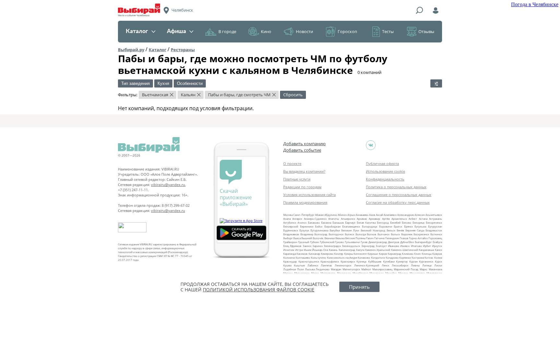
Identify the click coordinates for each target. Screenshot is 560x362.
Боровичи (385, 226)
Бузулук (304, 230)
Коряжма (405, 257)
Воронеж (407, 234)
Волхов (371, 234)
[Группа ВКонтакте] (371, 145)
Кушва (287, 265)
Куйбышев (374, 261)
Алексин (419, 214)
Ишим (307, 249)
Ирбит (427, 246)
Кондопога (378, 257)
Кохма (438, 257)
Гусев (364, 242)
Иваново (393, 246)
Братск (398, 226)
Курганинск (426, 261)
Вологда (361, 234)
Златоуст (381, 246)
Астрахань (435, 218)
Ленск (385, 265)
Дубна (404, 242)
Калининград (347, 249)
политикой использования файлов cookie (258, 289)
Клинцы (427, 253)
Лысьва (310, 269)
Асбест (413, 218)
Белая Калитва (366, 222)
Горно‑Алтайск (418, 238)
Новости (304, 31)
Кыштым (299, 265)
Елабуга (437, 242)
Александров (405, 214)
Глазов (404, 238)
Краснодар (290, 261)
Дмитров (393, 242)
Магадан (336, 269)
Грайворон (290, 242)
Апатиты (333, 218)
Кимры (348, 253)
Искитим (288, 249)
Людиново (323, 269)
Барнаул (350, 222)
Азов (372, 214)
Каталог (137, 31)
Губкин (314, 242)
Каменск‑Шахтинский (404, 249)
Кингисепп (360, 253)
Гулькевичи (352, 242)
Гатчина (379, 238)
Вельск (391, 230)
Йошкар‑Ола (320, 249)
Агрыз (351, 214)
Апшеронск (348, 218)
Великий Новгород (373, 230)
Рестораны (183, 50)
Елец (286, 246)
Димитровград (377, 242)
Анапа (287, 218)
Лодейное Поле (293, 269)
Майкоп (366, 269)
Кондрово (392, 257)
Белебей (395, 222)
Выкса (297, 238)
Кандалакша (426, 249)
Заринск (317, 246)
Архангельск (399, 218)
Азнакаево (362, 214)
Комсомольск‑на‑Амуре (342, 257)
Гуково (339, 242)
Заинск (307, 246)
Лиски (438, 265)
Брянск (408, 226)
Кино (266, 31)
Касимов (302, 253)
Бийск (318, 226)
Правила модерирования (305, 202)
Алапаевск (390, 214)
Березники (306, 226)
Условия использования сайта (309, 194)
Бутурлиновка (319, 230)
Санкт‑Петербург (303, 214)
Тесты (388, 31)
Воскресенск (421, 234)
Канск (438, 249)
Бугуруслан (435, 226)
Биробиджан (332, 226)
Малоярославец (382, 269)
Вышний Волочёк (312, 238)
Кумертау (402, 261)
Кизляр (338, 253)
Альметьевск (434, 214)
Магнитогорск (351, 269)
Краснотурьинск (308, 261)
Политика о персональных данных (396, 186)
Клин (417, 253)
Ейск (411, 242)
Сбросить (293, 95)
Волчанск (384, 234)
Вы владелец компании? (304, 171)
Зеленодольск (351, 246)
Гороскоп (347, 31)
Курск (438, 261)
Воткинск (436, 234)
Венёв (400, 230)
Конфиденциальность (385, 179)
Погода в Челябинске (534, 4)
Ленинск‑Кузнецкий (366, 265)
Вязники (329, 238)
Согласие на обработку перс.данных (398, 202)
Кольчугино (318, 257)
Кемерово (327, 253)
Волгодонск (336, 234)
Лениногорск (343, 265)
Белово (406, 222)
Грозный (303, 242)
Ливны (415, 265)
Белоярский (290, 226)
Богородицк (369, 226)
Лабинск (313, 265)
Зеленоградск (332, 246)
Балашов (338, 222)
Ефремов (295, 246)
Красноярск (348, 261)
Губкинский (327, 242)
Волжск (349, 234)
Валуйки (335, 230)
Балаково (314, 222)
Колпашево (303, 257)
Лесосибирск (400, 265)
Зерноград (368, 246)
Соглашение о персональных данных (398, 194)
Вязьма (339, 238)
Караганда (289, 253)
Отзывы (426, 31)
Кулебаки (389, 261)
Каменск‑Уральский (377, 249)
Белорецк (419, 222)
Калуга (360, 249)
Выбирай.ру (131, 50)
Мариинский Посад (406, 269)
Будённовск (290, 230)
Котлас (429, 257)
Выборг (288, 238)
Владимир (306, 234)
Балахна (326, 222)
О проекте (292, 163)
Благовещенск (351, 226)
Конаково (364, 257)
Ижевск (405, 246)
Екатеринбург (423, 242)
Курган (413, 261)
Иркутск (437, 246)
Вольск (395, 234)
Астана (423, 218)
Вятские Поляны (355, 238)
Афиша (176, 31)
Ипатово (416, 246)
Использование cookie (385, 171)
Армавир (374, 218)
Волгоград (320, 234)
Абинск (342, 214)
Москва (288, 214)
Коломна (289, 257)
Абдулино (330, 214)
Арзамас (362, 218)
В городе (227, 31)
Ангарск (297, 218)
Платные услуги (296, 179)
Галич (370, 238)
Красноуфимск (330, 261)
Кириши (373, 253)
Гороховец (435, 238)
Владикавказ (291, 234)
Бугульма (420, 226)
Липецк (427, 265)
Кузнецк (361, 261)
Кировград (394, 253)
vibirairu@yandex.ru (168, 184)
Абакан (319, 214)
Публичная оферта (382, 163)
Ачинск (302, 222)
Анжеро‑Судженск (315, 218)
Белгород (383, 222)
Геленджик (392, 238)
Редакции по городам (302, 186)
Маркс (423, 269)
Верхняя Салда (414, 230)
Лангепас (326, 265)
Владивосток (434, 230)
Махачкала (435, 269)
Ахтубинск (289, 222)
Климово (408, 253)
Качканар (314, 253)
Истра (299, 249)
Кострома (418, 257)
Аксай (379, 214)
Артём (386, 218)
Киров (383, 253)
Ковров (437, 253)
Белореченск (434, 222)
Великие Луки (350, 230)
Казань (333, 249)
